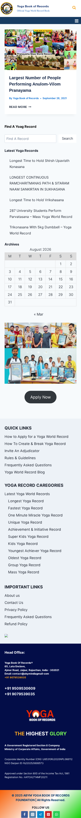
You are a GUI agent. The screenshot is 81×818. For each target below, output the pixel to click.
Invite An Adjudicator (22, 451)
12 (30, 279)
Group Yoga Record (24, 565)
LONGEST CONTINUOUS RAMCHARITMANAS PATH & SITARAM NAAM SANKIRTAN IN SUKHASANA (39, 183)
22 (61, 287)
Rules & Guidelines (20, 458)
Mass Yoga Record (23, 572)
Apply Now (40, 397)
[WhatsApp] (56, 814)
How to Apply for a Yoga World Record (37, 437)
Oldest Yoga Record (24, 558)
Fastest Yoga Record (25, 508)
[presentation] (40, 49)
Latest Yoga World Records (27, 494)
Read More (20, 107)
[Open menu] (76, 21)
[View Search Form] (76, 8)
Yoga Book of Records (26, 98)
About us (12, 595)
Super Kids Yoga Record (28, 536)
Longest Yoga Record (26, 501)
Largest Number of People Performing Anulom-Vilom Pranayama (35, 84)
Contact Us (14, 603)
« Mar (38, 314)
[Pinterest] (48, 814)
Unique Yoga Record (25, 522)
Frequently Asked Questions (28, 465)
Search (67, 138)
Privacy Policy (16, 610)
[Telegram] (40, 814)
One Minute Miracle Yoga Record (35, 515)
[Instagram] (32, 814)
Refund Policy (16, 624)
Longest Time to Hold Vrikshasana (37, 200)
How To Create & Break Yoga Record (35, 444)
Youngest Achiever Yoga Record (34, 551)
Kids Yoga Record (23, 544)
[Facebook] (24, 814)
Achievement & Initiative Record (34, 529)
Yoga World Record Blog (25, 472)
